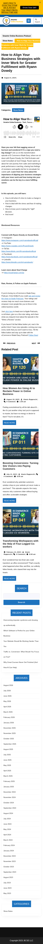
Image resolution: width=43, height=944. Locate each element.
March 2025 (8, 776)
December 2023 (9, 856)
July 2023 (7, 883)
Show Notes (8, 41)
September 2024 (9, 808)
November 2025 (9, 733)
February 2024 (9, 845)
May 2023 (7, 893)
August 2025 (8, 749)
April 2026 (7, 707)
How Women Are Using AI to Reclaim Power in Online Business (19, 391)
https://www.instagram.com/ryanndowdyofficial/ (19, 240)
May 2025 (7, 765)
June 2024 (7, 824)
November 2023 (9, 861)
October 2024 (8, 803)
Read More (10, 423)
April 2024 (7, 835)
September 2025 (9, 744)
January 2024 (8, 851)
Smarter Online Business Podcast (17, 36)
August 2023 (8, 877)
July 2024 (7, 819)
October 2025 (8, 739)
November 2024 (9, 797)
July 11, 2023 (11, 474)
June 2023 (7, 888)
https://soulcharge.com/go (14, 273)
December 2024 (9, 792)
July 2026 (7, 691)
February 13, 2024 (13, 552)
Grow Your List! (29, 7)
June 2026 (7, 696)
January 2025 (8, 787)
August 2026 (8, 685)
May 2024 (7, 829)
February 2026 (9, 717)
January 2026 (8, 723)
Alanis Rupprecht (30, 399)
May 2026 (7, 701)
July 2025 (7, 755)
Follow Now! (33, 335)
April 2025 (7, 771)
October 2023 (8, 867)
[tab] (29, 21)
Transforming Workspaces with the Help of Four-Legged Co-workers (20, 544)
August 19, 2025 (12, 399)
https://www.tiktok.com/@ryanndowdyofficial (18, 251)
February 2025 (9, 781)
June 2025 (7, 760)
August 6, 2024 (10, 78)
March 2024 (8, 840)
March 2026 (8, 712)
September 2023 (9, 872)
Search (37, 22)
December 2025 (9, 728)
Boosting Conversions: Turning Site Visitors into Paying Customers (20, 466)
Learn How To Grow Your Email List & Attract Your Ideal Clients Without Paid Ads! (9, 8)
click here (9, 311)
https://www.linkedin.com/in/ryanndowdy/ (17, 262)
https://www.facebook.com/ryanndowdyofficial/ (19, 257)
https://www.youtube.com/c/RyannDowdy (17, 246)
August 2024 (8, 813)
